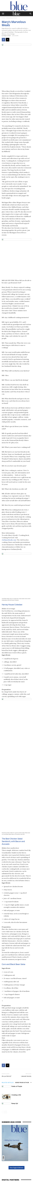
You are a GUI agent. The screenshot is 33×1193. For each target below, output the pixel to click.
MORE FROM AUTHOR (22, 1082)
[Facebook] (3, 39)
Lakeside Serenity (26, 1076)
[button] (3, 13)
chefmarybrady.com (9, 540)
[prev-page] (3, 1112)
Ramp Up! (14, 1103)
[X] (7, 39)
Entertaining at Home (12, 18)
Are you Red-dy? (6, 1076)
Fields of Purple (16, 1086)
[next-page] (6, 1112)
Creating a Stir (16, 1095)
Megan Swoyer (7, 35)
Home (3, 18)
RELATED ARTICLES (8, 1082)
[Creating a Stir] (6, 1097)
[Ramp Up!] (6, 1105)
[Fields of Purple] (6, 1088)
